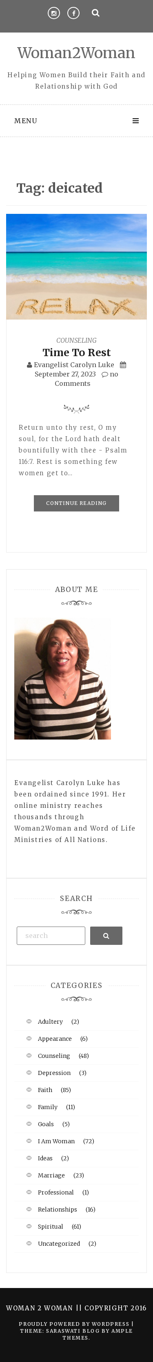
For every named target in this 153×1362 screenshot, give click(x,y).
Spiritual (50, 1226)
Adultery (50, 1021)
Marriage (51, 1175)
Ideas (45, 1158)
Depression (54, 1073)
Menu (25, 121)
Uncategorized (59, 1243)
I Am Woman (56, 1141)
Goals (46, 1124)
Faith (45, 1090)
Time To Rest (76, 352)
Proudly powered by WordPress (75, 1324)
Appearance (55, 1038)
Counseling (76, 340)
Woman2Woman (76, 53)
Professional (56, 1192)
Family (48, 1107)
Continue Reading (76, 503)
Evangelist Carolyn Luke (74, 365)
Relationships (57, 1209)
